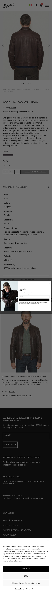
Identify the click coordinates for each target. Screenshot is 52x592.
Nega (26, 576)
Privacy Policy (31, 589)
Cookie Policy (20, 589)
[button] (48, 541)
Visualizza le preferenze (26, 583)
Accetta (26, 568)
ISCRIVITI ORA (34, 300)
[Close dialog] (49, 283)
